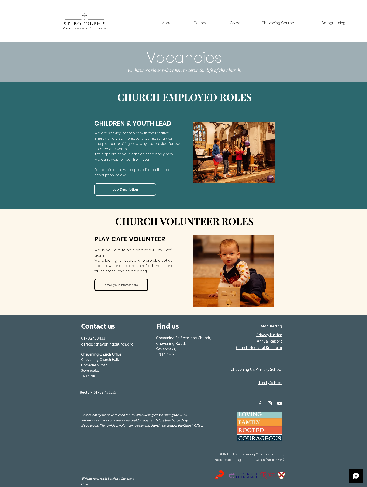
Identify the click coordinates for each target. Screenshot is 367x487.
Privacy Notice (269, 335)
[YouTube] (279, 403)
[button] (158, 21)
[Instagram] (269, 403)
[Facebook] (260, 403)
